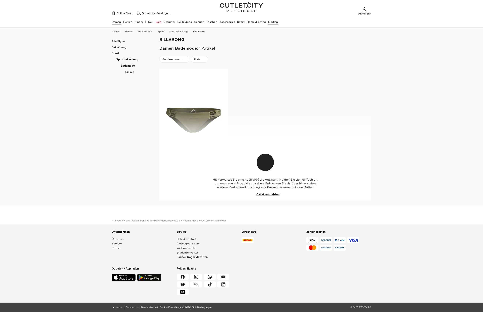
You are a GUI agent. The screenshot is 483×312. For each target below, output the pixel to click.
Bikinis (129, 72)
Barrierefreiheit (149, 307)
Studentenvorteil (188, 252)
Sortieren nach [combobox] (172, 60)
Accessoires (227, 22)
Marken (273, 22)
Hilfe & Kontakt (186, 239)
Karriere (117, 243)
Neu (150, 22)
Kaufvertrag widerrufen (192, 257)
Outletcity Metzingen (241, 7)
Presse (116, 248)
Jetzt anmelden (268, 194)
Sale (158, 22)
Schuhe (199, 22)
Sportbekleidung (178, 31)
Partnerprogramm (188, 243)
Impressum (118, 307)
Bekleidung (184, 22)
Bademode (199, 31)
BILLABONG (145, 31)
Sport (241, 22)
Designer (169, 22)
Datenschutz (132, 307)
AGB (187, 307)
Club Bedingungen (202, 307)
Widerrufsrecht (186, 248)
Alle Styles (118, 41)
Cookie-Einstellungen (171, 307)
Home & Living (256, 22)
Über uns (117, 239)
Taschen (211, 22)
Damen (115, 31)
